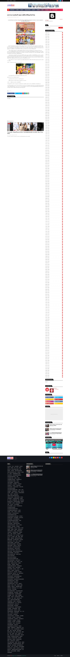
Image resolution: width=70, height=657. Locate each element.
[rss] (49, 399)
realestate (12, 470)
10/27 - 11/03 (54, 218)
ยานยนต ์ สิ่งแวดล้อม (10, 611)
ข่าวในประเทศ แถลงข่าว (15, 513)
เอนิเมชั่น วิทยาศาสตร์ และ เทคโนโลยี (16, 649)
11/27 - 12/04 (54, 52)
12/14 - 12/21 (54, 315)
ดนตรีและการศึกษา (10, 535)
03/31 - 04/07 (54, 168)
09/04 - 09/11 (54, 32)
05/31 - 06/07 (54, 355)
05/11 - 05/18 (54, 264)
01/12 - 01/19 (54, 236)
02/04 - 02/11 (54, 155)
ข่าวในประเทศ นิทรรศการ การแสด (12, 514)
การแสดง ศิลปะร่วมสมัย (16, 498)
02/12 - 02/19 (54, 70)
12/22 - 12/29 (54, 231)
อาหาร (12, 646)
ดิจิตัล (22, 536)
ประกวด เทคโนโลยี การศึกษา (11, 590)
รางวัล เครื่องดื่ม (17, 615)
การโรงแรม (16, 492)
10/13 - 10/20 (54, 214)
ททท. (21, 561)
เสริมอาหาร (17, 640)
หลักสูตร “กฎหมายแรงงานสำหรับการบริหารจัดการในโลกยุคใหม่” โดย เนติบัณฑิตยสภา (55, 429)
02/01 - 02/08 (54, 327)
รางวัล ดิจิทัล (21, 615)
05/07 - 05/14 (54, 90)
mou (14, 467)
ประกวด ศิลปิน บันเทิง (10, 592)
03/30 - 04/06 (54, 254)
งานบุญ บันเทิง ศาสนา (15, 532)
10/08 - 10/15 (54, 127)
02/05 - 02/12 (54, 69)
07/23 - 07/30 (54, 108)
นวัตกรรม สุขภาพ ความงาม (11, 583)
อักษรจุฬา (9, 646)
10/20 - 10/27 (54, 216)
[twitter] (60, 0)
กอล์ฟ (17, 476)
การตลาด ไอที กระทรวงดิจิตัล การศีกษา (12, 489)
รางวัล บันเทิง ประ (21, 618)
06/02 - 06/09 (54, 183)
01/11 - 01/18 (54, 322)
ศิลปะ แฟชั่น (14, 630)
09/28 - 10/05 (54, 297)
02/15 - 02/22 (54, 330)
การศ (8, 494)
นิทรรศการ (20, 583)
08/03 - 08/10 (54, 284)
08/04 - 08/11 (54, 198)
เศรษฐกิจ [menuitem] (21, 9)
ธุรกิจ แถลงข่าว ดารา (10, 571)
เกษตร (8, 504)
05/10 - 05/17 (54, 350)
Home (8, 0)
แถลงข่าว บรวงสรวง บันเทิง (11, 549)
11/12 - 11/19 (54, 135)
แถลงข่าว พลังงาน (16, 552)
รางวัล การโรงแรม (10, 614)
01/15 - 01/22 (54, 64)
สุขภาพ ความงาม (13, 640)
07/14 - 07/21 (54, 193)
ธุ (20, 568)
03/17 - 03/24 (54, 165)
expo (13, 466)
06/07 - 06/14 (54, 357)
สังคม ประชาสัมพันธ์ (17, 634)
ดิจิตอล (19, 536)
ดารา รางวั (9, 536)
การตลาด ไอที (21, 486)
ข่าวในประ (19, 511)
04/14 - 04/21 (54, 171)
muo (20, 469)
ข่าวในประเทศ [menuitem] (12, 9)
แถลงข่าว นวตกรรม (17, 548)
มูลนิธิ (19, 608)
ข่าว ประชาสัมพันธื (10, 505)
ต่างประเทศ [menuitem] (46, 9)
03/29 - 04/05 (54, 340)
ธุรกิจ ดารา (9, 570)
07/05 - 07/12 (54, 363)
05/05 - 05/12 (54, 176)
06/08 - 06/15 (54, 271)
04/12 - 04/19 (54, 343)
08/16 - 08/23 (54, 373)
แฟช (12, 598)
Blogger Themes (14, 655)
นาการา (17, 583)
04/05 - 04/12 (54, 342)
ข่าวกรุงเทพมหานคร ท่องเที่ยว (11, 507)
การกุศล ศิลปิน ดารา (18, 479)
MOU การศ (9, 469)
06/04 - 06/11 (54, 97)
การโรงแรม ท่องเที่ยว (21, 492)
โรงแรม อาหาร (16, 624)
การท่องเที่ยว (9, 491)
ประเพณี (16, 595)
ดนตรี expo (14, 533)
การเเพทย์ (21, 498)
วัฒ (22, 627)
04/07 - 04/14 (54, 170)
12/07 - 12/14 (54, 314)
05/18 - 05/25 (54, 266)
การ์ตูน (19, 489)
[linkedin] (60, 457)
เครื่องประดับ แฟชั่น (10, 530)
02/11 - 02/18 (54, 156)
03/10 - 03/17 (54, 163)
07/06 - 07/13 (54, 277)
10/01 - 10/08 (54, 125)
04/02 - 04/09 (54, 82)
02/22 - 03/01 (54, 332)
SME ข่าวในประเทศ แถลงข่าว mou (12, 472)
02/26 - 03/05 (54, 74)
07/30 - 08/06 (54, 110)
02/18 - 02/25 (54, 158)
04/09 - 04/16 (54, 84)
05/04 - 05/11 (54, 262)
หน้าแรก (46, 381)
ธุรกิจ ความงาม (17, 570)
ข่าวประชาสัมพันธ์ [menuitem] (54, 9)
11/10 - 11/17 (54, 221)
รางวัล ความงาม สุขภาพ (11, 615)
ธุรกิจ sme (13, 570)
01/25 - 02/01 (54, 325)
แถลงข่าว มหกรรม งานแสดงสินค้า (12, 557)
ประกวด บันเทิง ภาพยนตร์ (19, 590)
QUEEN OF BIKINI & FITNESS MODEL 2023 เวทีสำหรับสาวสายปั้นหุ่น (56, 425)
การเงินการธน (19, 483)
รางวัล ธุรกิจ (13, 617)
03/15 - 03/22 (54, 337)
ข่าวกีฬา (19, 510)
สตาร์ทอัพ (19, 633)
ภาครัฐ (8, 599)
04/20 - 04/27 (54, 259)
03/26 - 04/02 (54, 80)
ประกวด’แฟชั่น (16, 592)
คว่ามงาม (19, 527)
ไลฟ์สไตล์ (9, 627)
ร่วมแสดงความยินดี (16, 611)
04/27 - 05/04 (54, 261)
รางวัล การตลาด (16, 612)
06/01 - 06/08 (54, 269)
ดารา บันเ (21, 535)
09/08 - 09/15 (54, 206)
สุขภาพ (8, 640)
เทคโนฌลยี (13, 564)
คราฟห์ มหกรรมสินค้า (10, 527)
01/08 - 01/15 (54, 62)
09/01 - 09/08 (54, 204)
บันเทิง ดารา (13, 586)
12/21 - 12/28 (54, 317)
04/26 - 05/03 (54, 347)
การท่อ (22, 489)
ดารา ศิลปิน (13, 536)
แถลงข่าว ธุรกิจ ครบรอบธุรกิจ (16, 546)
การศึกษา (11, 494)
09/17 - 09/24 (54, 122)
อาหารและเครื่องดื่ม (21, 646)
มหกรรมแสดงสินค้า (14, 608)
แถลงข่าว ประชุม (10, 551)
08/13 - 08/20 (54, 113)
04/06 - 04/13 (54, 256)
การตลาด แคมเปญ (15, 486)
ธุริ (17, 573)
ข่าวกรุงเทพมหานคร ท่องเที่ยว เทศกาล (12, 510)
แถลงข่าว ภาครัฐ (18, 554)
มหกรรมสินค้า (9, 608)
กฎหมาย (11, 473)
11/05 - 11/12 (54, 133)
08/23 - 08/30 (54, 375)
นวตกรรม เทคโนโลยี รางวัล (11, 577)
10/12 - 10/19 (54, 300)
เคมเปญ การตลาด (20, 529)
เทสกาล (18, 568)
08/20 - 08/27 (54, 115)
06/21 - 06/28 (54, 360)
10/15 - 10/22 (54, 128)
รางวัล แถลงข (9, 617)
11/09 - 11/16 (54, 307)
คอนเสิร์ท (16, 529)
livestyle (12, 467)
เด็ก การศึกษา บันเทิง (16, 539)
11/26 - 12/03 (54, 138)
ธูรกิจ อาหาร (9, 574)
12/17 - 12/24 (54, 143)
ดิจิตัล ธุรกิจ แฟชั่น (10, 539)
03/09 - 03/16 (54, 249)
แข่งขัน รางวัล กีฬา (10, 523)
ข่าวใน (12, 511)
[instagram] (62, 0)
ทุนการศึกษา (9, 564)
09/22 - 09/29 (54, 209)
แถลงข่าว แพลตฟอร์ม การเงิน (11, 554)
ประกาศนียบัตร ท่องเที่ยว (11, 593)
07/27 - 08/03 (54, 282)
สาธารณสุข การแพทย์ (14, 637)
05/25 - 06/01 (54, 267)
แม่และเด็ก (15, 609)
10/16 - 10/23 (54, 42)
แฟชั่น (15, 598)
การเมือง (12, 492)
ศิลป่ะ (11, 630)
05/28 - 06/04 (54, 95)
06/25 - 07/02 (54, 102)
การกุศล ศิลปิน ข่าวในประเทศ (11, 479)
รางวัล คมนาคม (15, 614)
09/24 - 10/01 (54, 123)
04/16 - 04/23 (54, 85)
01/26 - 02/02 (54, 239)
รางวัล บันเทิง (16, 618)
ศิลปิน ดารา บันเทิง (18, 631)
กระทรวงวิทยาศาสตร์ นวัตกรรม (11, 476)
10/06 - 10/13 (54, 213)
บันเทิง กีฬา (9, 586)
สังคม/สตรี (9, 636)
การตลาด (14, 485)
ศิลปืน (23, 631)
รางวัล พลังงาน (9, 620)
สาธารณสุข (9, 637)
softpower (19, 472)
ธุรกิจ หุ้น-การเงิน (10, 573)
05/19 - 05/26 (54, 180)
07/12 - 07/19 (54, 365)
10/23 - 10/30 (54, 44)
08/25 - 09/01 (54, 203)
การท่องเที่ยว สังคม (14, 491)
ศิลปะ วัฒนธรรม (19, 630)
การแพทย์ (9, 492)
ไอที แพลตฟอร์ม (10, 652)
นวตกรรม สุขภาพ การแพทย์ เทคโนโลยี (19, 579)
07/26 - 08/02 (54, 368)
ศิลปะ (8, 630)
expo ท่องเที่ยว (17, 466)
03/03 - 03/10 (54, 161)
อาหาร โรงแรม (16, 646)
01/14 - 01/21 (54, 150)
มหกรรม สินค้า (16, 605)
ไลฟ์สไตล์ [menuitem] (38, 9)
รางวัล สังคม (18, 620)
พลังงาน (22, 596)
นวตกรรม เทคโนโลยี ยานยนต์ (17, 576)
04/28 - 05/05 (54, 175)
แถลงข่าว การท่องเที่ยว (10, 542)
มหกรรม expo (19, 602)
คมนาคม (17, 524)
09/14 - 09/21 (54, 294)
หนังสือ (16, 642)
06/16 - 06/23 (54, 186)
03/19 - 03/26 (54, 79)
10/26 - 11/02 (54, 304)
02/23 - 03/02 (54, 246)
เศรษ (10, 633)
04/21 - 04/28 (54, 173)
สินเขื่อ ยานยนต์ (10, 639)
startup (22, 472)
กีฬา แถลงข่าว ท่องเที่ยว (17, 501)
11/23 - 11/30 (54, 310)
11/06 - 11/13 (54, 47)
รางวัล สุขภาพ (9, 621)
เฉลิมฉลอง (20, 532)
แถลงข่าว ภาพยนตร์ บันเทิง (11, 555)
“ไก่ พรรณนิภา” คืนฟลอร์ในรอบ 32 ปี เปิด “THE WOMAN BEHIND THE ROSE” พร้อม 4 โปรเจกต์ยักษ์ (25, 133)
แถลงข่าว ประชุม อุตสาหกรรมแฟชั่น (17, 551)
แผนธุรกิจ (12, 596)
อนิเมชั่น (23, 642)
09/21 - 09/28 (54, 295)
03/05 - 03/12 (54, 75)
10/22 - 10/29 (54, 130)
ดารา (14, 535)
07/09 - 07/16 (54, 105)
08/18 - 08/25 (54, 201)
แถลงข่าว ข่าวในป (17, 542)
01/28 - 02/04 (54, 153)
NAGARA (9, 470)
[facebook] (59, 0)
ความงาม (15, 527)
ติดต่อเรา (14, 0)
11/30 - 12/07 (54, 312)
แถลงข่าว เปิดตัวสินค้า (10, 552)
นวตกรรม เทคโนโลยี (10, 576)
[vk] (58, 401)
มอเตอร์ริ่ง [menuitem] (33, 9)
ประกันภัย (20, 592)
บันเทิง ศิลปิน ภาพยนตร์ (19, 586)
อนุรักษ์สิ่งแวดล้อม (10, 643)
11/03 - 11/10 (54, 219)
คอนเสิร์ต (12, 529)
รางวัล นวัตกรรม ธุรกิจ (10, 618)
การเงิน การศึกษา (10, 483)
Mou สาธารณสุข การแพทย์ (15, 469)
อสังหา (23, 643)
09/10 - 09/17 (54, 120)
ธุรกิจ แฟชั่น (19, 571)
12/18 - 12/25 (54, 57)
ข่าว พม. (14, 505)
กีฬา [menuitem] (50, 9)
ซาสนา (8, 533)
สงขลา (16, 633)
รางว (20, 611)
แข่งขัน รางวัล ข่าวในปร (17, 523)
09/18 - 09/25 (54, 36)
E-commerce (9, 466)
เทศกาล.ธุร (14, 568)
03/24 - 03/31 (54, 166)
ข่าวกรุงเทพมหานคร (19, 505)
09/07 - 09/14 (54, 292)
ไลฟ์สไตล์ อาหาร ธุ (19, 627)
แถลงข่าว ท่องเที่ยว (10, 545)
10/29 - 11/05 (54, 132)
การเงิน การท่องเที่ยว (10, 482)
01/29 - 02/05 (54, 67)
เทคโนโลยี (17, 564)
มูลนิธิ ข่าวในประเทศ (10, 609)
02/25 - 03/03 (54, 160)
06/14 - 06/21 (54, 358)
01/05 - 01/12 (54, 234)
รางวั (23, 611)
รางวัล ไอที (13, 621)
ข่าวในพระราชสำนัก (10, 517)
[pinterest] (58, 399)
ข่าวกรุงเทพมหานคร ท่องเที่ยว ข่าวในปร (13, 508)
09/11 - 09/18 (54, 34)
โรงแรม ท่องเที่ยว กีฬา (10, 624)
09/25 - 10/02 (54, 37)
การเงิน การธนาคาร (16, 482)
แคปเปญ (15, 530)
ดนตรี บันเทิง (19, 533)
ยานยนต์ (19, 609)
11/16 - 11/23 (54, 309)
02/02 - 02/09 (54, 241)
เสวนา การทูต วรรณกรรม (11, 642)
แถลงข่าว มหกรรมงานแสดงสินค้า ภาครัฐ (13, 558)
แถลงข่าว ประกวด (18, 549)
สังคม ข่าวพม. (12, 634)
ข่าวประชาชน (21, 517)
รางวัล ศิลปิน (14, 620)
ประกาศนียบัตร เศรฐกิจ (18, 593)
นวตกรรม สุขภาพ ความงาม (11, 580)
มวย (15, 602)
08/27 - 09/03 (54, 117)
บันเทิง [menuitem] (42, 9)
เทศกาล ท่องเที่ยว (18, 567)
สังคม (8, 634)
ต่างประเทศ (21, 539)
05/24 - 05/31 (54, 353)
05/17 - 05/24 (54, 352)
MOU (17, 467)
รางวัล (8, 612)
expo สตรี (21, 466)
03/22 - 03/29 (54, 338)
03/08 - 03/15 (54, 335)
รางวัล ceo (11, 612)
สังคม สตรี (22, 634)
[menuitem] (8, 10)
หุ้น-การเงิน (19, 642)
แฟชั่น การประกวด (19, 598)
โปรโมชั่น (9, 596)
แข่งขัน (20, 520)
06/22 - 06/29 (54, 274)
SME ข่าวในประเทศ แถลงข (18, 470)
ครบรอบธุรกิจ (13, 526)
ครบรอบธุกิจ (9, 526)
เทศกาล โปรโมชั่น (10, 568)
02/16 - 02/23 (54, 244)
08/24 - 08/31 (54, 289)
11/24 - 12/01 (54, 224)
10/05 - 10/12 (54, 299)
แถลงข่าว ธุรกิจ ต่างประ (11, 548)
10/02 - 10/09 (54, 39)
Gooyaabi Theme (23, 655)
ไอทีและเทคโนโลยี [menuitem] (27, 9)
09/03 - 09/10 (54, 118)
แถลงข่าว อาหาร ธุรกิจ (10, 561)
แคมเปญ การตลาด (19, 530)
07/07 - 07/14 (54, 191)
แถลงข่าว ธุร (19, 545)
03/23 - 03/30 (54, 252)
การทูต (19, 491)
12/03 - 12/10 (54, 140)
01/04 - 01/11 (54, 320)
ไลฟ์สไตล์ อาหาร (13, 627)
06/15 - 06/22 (54, 272)
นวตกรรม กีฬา (17, 577)
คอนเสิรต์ (9, 529)
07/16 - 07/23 (54, 107)
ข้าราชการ (11, 504)
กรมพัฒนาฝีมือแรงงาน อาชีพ (16, 473)
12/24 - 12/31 (54, 145)
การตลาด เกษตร (18, 485)
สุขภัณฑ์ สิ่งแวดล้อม (18, 639)
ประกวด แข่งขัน (14, 589)
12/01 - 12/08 (54, 226)
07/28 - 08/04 (54, 196)
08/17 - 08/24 (54, 287)
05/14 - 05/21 (54, 92)
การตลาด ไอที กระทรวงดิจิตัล (11, 488)
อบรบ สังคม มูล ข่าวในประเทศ (17, 643)
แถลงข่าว (10, 12)
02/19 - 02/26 (54, 72)
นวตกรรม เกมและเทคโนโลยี (15, 574)
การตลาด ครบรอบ (10, 486)
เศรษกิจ (13, 633)
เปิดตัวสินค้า (19, 595)
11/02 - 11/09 (54, 305)
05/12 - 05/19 (54, 178)
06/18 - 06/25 (54, 100)
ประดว (13, 595)
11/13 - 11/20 (54, 49)
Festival (9, 467)
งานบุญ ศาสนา (9, 532)
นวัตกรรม (17, 580)
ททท (15, 561)
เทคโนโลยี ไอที (9, 567)
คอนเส (22, 527)
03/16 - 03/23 (54, 251)
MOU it (20, 467)
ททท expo (18, 561)
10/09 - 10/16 (54, 41)
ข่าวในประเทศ (9, 513)
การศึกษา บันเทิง (16, 494)
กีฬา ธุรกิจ (22, 501)
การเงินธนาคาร (9, 485)
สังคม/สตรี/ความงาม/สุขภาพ (15, 636)
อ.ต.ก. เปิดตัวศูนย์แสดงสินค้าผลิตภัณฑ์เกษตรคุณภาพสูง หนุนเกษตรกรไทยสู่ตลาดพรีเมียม (56, 433)
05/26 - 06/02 (54, 181)
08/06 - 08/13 (54, 112)
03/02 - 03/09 (54, 247)
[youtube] (57, 0)
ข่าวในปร (15, 511)
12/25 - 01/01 (54, 59)
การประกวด (22, 491)
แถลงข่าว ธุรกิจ (9, 546)
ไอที (22, 649)
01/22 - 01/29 (54, 65)
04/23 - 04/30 (54, 87)
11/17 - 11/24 (54, 223)
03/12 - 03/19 (54, 77)
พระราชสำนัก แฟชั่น (17, 596)
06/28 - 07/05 (54, 362)
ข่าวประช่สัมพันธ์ (16, 517)
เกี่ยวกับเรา (11, 0)
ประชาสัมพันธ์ (9, 595)
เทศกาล (13, 567)
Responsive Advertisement (54, 414)
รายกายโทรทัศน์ (18, 621)
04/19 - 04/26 (54, 345)
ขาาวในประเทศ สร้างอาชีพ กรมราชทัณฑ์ (13, 520)
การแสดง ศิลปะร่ (10, 498)
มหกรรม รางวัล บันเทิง (10, 605)
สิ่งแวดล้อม (19, 637)
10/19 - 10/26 (54, 302)
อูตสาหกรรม (9, 649)
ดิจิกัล (16, 536)
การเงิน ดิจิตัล (15, 483)
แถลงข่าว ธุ (15, 545)
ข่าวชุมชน (9, 511)
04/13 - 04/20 (54, 257)
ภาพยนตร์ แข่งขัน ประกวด (11, 602)
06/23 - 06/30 (54, 188)
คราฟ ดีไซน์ (17, 526)
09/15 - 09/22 (54, 208)
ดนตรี (11, 533)
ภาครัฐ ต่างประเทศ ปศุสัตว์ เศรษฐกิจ (15, 599)
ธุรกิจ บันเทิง (15, 571)
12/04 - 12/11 (54, 54)
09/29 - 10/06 (54, 211)
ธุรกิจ (22, 568)
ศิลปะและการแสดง (10, 631)
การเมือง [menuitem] (17, 9)
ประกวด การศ (9, 589)
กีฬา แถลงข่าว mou (10, 501)
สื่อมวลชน (14, 639)
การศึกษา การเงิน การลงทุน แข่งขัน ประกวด (13, 495)
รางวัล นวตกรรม (18, 617)
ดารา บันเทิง (17, 535)
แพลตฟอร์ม (9, 598)
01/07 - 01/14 (54, 148)
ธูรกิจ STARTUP (21, 573)
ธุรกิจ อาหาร (14, 573)
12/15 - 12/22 (54, 229)
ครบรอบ (20, 524)
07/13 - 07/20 (54, 279)
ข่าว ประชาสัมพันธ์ (16, 504)
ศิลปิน (14, 631)
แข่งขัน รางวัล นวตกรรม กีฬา (11, 524)
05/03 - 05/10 (54, 348)
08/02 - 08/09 (54, 370)
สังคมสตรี (21, 636)
